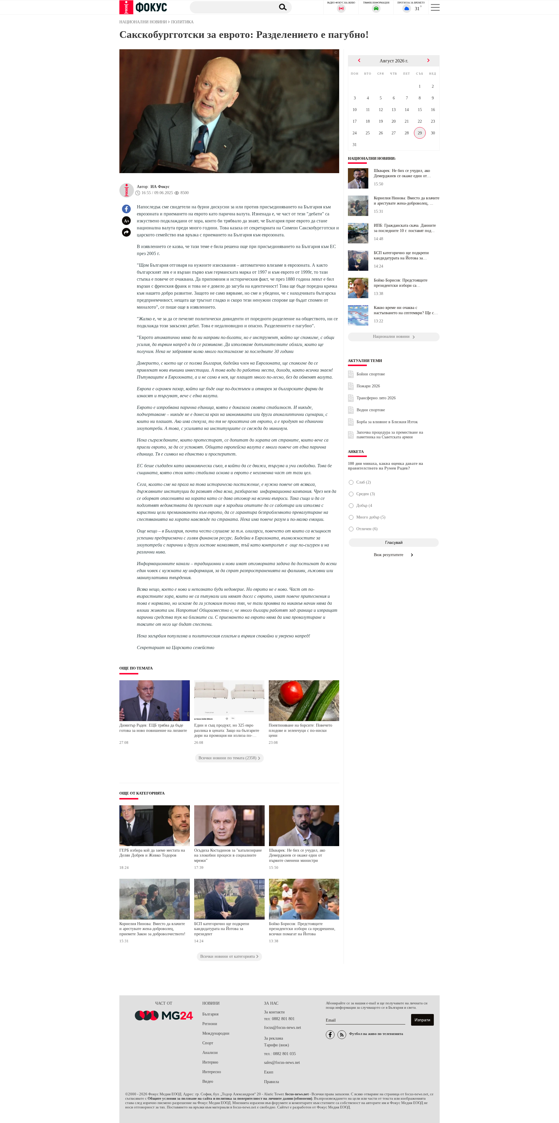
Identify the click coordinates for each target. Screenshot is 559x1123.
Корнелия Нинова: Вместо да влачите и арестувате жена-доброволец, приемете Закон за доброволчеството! (152, 929)
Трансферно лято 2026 (376, 398)
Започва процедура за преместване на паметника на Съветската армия (390, 434)
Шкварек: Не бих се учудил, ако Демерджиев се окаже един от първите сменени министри (297, 855)
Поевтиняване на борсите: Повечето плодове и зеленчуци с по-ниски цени (300, 730)
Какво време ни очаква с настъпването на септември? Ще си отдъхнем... (405, 310)
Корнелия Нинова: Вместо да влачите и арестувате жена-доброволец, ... (406, 200)
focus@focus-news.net (282, 1027)
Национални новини (371, 159)
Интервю (210, 1062)
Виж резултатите (389, 555)
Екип (268, 1072)
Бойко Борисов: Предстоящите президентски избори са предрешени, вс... (400, 283)
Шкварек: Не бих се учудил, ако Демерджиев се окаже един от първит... (402, 173)
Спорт (207, 1043)
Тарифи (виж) (276, 1045)
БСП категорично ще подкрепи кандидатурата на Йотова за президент (221, 929)
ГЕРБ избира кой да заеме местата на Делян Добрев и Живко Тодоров (152, 853)
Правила (271, 1082)
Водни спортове (371, 410)
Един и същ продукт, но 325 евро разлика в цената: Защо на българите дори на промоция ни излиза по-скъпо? (226, 731)
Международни (215, 1033)
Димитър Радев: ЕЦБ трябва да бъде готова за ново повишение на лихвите (153, 728)
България (210, 1014)
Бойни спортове (371, 374)
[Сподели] (126, 232)
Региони (209, 1024)
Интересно (211, 1072)
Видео (207, 1081)
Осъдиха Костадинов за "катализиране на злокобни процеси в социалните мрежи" (228, 855)
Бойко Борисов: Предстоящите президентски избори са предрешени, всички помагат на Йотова (302, 929)
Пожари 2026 (368, 386)
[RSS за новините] (341, 1034)
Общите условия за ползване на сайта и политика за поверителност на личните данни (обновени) (230, 1098)
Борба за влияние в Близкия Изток (387, 422)
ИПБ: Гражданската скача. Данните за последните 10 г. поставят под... (405, 228)
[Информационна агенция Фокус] (330, 1034)
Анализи (210, 1052)
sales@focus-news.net (282, 1062)
